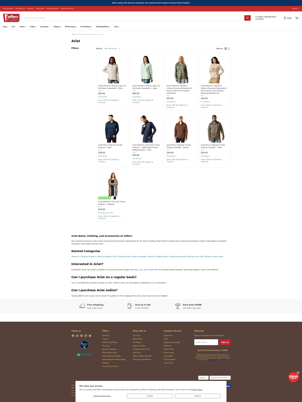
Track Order (168, 363)
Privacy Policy (223, 359)
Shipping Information (172, 342)
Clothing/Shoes (103, 26)
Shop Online (138, 339)
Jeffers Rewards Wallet (111, 356)
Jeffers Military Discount (142, 356)
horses (146, 269)
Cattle (33, 26)
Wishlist (105, 363)
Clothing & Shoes (82, 34)
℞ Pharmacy (70, 26)
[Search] (247, 18)
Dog (5, 26)
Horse (22, 26)
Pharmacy (106, 346)
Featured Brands (94, 34)
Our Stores (137, 342)
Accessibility (168, 356)
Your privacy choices (110, 366)
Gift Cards (137, 352)
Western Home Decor (214, 256)
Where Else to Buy (67, 9)
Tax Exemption (8, 9)
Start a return (169, 352)
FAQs (166, 339)
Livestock (44, 26)
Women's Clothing (79, 256)
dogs (136, 269)
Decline (197, 396)
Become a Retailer (109, 349)
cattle (155, 269)
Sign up (225, 342)
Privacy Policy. (197, 389)
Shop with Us (139, 330)
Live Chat (136, 335)
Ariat (100, 91)
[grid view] (225, 48)
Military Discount (52, 9)
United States (219, 378)
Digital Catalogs (139, 346)
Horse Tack (199, 256)
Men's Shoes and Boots (136, 256)
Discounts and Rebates (142, 359)
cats (140, 269)
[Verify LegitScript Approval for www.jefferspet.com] (84, 345)
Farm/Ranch (85, 26)
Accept (150, 396)
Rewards (30, 9)
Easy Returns (20, 9)
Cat (13, 26)
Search (73, 385)
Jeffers (105, 330)
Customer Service (172, 330)
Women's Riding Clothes (158, 256)
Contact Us (168, 335)
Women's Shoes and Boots (99, 256)
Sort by (99, 49)
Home (74, 34)
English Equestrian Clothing (181, 256)
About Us (106, 335)
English (294, 9)
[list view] (229, 48)
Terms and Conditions (213, 359)
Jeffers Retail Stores (110, 342)
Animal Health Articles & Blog (114, 359)
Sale (116, 26)
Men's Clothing (118, 256)
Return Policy (169, 349)
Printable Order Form (141, 349)
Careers (105, 339)
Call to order (40, 9)
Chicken (57, 26)
